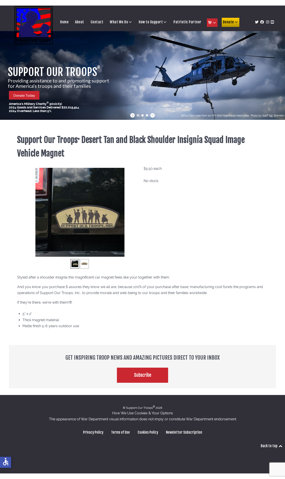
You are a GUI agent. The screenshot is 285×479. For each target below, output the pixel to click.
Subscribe (142, 375)
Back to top (269, 446)
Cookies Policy (148, 432)
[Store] (212, 23)
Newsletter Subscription (184, 432)
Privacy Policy (93, 432)
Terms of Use (120, 432)
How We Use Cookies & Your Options (142, 413)
